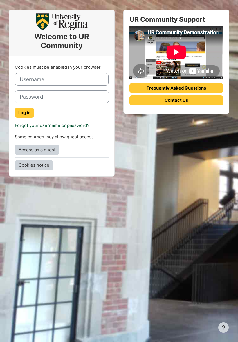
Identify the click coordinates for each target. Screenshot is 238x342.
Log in (24, 112)
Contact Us (176, 100)
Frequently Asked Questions (176, 88)
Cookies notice (34, 165)
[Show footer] (223, 327)
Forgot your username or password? (52, 125)
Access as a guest (37, 149)
